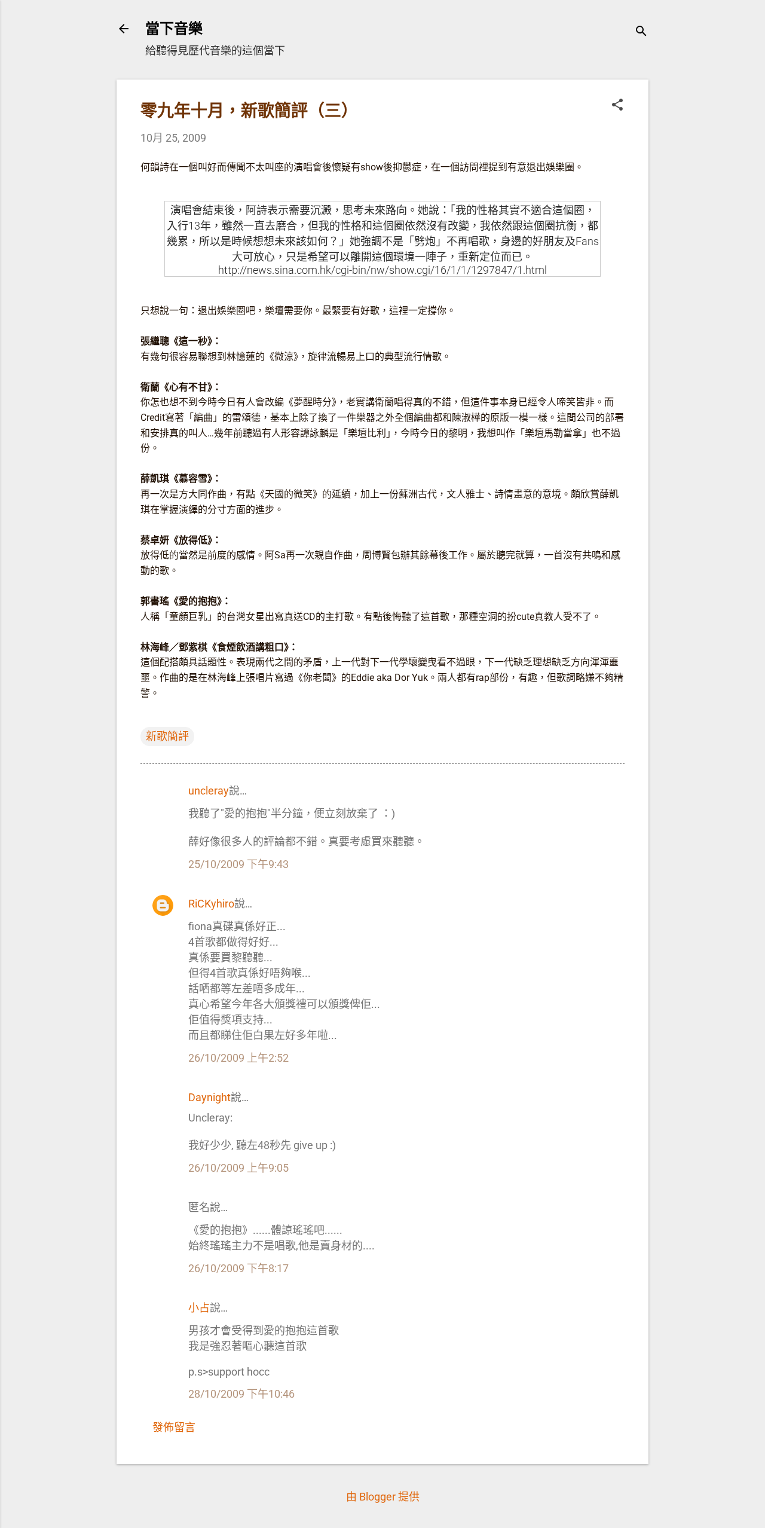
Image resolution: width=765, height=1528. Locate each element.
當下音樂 (174, 28)
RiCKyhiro (211, 903)
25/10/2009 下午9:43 (238, 864)
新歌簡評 (167, 736)
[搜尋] (641, 32)
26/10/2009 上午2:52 (238, 1058)
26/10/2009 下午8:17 (238, 1268)
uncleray (208, 790)
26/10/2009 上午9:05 (238, 1168)
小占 (199, 1307)
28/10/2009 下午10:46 (241, 1394)
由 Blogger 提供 (383, 1496)
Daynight (209, 1097)
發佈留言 (173, 1427)
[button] (617, 106)
